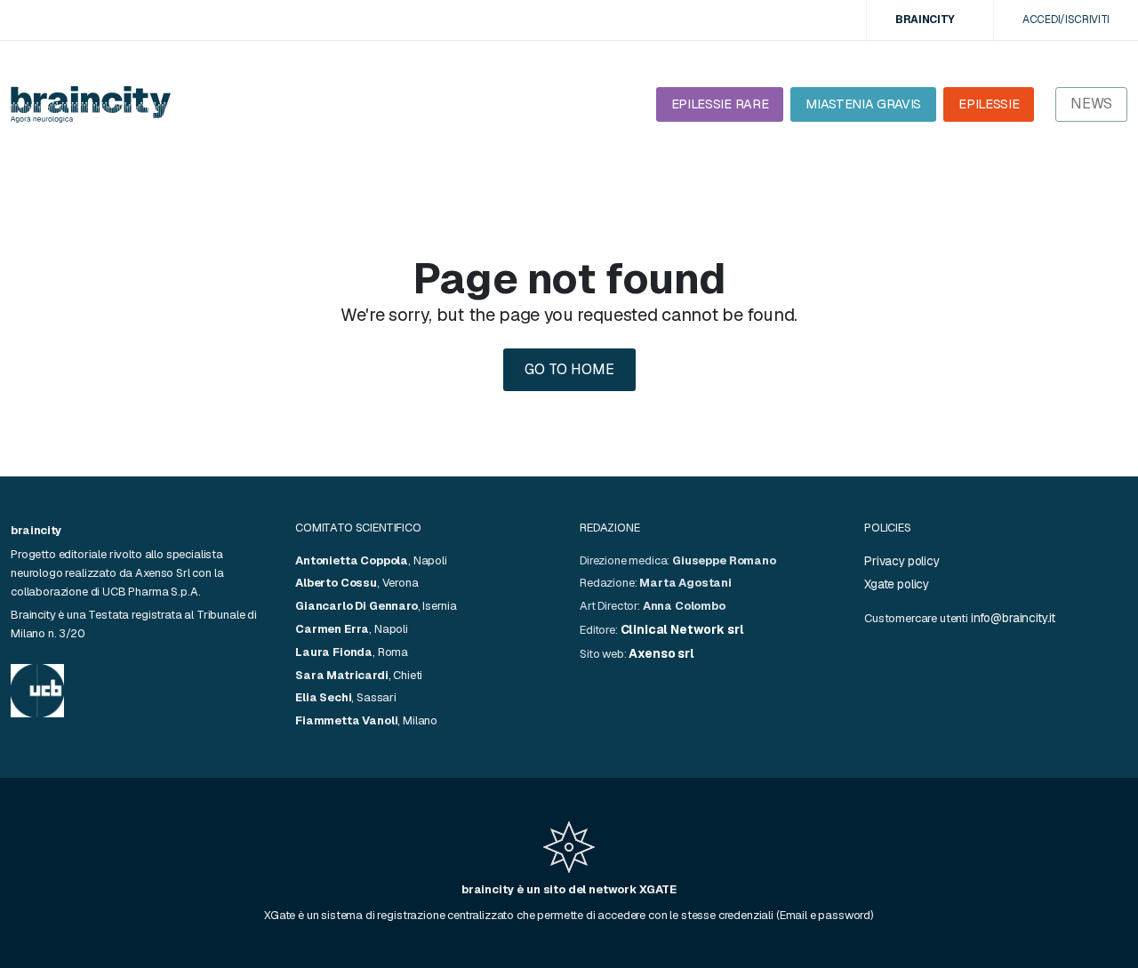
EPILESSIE (988, 104)
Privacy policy (902, 561)
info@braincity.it (1013, 618)
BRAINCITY (925, 19)
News (1091, 103)
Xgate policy (896, 584)
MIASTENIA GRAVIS (863, 104)
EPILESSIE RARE (720, 104)
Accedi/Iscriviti (1066, 19)
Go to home (569, 369)
